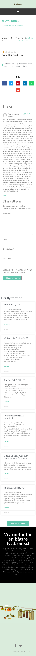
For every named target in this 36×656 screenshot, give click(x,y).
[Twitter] (20, 645)
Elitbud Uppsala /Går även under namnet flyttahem (16, 457)
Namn (5, 240)
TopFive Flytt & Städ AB (14, 380)
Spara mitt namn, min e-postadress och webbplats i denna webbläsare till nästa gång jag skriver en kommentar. (17, 270)
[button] (18, 11)
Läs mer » (7, 324)
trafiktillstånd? (23, 40)
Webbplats (7, 258)
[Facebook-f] (15, 645)
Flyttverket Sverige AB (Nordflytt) (14, 416)
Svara (4, 195)
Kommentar (7, 213)
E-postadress (8, 249)
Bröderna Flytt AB (12, 304)
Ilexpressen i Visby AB (14, 487)
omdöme (29, 38)
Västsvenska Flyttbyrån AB (16, 338)
